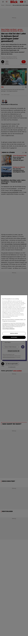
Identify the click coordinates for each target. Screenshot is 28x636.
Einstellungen (14, 333)
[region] (14, 318)
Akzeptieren (14, 337)
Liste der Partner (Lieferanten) (8, 328)
